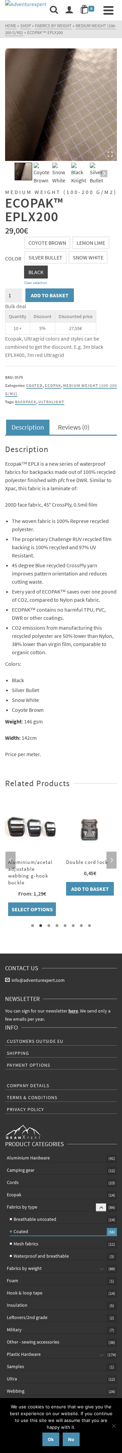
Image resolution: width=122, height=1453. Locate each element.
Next (111, 860)
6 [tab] (73, 925)
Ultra (12, 1379)
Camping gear (21, 1170)
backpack (25, 401)
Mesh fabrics (26, 1244)
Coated (34, 385)
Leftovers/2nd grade (27, 1317)
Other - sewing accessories (33, 1342)
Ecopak (53, 385)
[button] (23, 171)
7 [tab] (81, 925)
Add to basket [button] (90, 888)
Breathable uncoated (35, 1219)
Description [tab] (28, 427)
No (71, 1439)
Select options (32, 909)
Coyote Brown (47, 242)
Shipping (18, 1053)
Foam (12, 1280)
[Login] (69, 10)
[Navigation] (108, 10)
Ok (51, 1439)
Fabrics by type (22, 1207)
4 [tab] (57, 925)
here (73, 1011)
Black (35, 272)
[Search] (53, 10)
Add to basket (49, 295)
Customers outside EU (35, 1041)
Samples (15, 1366)
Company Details (28, 1085)
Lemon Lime (91, 242)
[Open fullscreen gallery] (110, 154)
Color (13, 258)
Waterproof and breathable (41, 1256)
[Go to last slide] (18, 173)
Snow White (88, 257)
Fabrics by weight (24, 1268)
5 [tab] (65, 925)
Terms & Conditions (32, 1097)
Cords (13, 1182)
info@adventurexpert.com (38, 980)
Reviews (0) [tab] (73, 427)
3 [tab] (48, 925)
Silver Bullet (45, 257)
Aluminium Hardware (28, 1158)
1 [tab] (32, 925)
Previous (10, 860)
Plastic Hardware (24, 1354)
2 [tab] (40, 925)
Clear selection (35, 282)
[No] (113, 1425)
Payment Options (28, 1065)
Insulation (17, 1305)
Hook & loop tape (24, 1293)
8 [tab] (89, 925)
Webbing (15, 1391)
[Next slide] (103, 173)
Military (14, 1330)
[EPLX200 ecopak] (61, 104)
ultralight (51, 401)
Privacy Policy (25, 1109)
